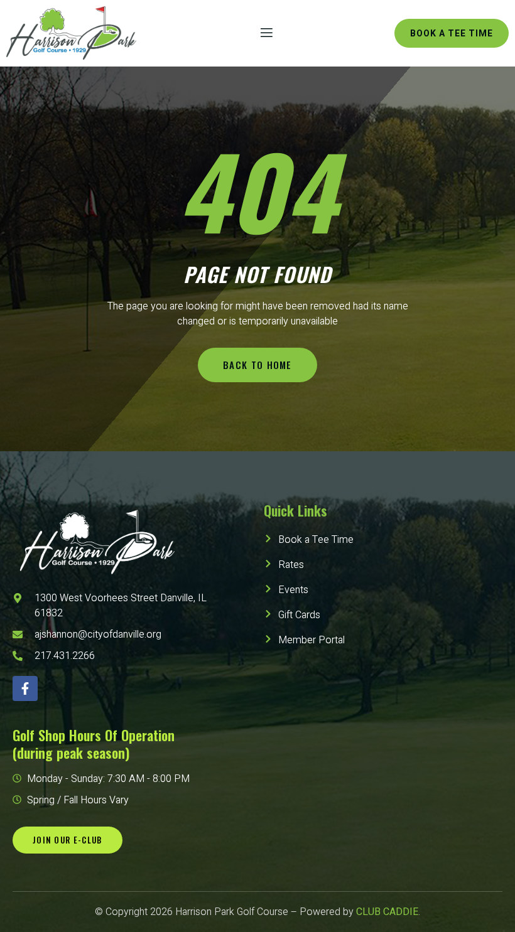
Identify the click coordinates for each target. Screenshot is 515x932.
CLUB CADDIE (387, 911)
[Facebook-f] (25, 688)
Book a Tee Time (451, 33)
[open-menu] (266, 33)
